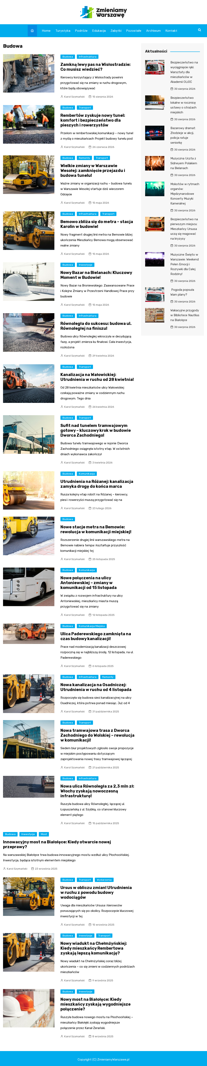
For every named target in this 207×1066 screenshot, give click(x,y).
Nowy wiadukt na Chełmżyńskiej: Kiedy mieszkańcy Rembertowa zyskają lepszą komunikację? (93, 948)
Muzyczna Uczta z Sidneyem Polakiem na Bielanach (183, 163)
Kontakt (171, 30)
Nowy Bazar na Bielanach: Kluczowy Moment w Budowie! (96, 275)
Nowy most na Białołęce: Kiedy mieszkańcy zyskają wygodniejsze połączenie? (95, 1004)
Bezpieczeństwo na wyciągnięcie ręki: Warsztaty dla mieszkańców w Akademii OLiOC (184, 72)
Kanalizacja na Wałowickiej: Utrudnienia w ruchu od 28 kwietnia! (97, 377)
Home (46, 30)
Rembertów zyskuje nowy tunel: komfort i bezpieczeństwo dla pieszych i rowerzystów (92, 120)
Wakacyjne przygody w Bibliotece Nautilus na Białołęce (184, 315)
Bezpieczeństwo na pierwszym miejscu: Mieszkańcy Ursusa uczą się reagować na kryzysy (184, 228)
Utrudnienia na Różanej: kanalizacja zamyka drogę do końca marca (96, 484)
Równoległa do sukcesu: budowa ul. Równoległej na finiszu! (96, 326)
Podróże (81, 30)
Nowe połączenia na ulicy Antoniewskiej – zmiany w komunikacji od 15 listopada (88, 582)
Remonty (84, 157)
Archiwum (153, 30)
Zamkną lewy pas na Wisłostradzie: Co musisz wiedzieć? (95, 67)
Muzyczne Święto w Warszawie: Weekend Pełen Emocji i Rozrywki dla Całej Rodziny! (184, 264)
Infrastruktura (87, 56)
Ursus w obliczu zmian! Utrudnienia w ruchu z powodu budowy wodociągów (96, 892)
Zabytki (116, 30)
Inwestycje (85, 264)
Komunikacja (87, 473)
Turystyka (62, 30)
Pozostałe (133, 30)
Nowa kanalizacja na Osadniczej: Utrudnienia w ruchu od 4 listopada (95, 687)
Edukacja (99, 30)
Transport (85, 107)
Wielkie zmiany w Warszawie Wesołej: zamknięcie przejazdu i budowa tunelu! (92, 170)
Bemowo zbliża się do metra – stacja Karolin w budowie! (96, 224)
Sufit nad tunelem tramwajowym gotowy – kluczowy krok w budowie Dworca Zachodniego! (95, 430)
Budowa (67, 56)
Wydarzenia (104, 879)
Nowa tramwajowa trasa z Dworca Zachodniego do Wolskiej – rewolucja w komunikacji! (97, 735)
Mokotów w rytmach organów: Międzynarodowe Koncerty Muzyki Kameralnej (184, 193)
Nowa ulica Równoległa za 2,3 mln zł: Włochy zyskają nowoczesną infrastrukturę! (97, 791)
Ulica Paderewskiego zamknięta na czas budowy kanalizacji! (95, 636)
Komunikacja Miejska (92, 626)
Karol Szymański (74, 96)
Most (44, 834)
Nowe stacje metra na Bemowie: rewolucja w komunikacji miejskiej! (95, 529)
